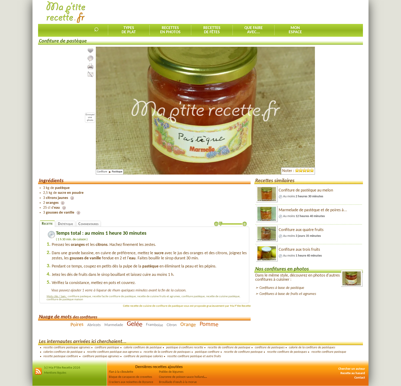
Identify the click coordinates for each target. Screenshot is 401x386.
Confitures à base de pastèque (281, 288)
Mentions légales (55, 373)
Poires (77, 325)
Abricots (93, 325)
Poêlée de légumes (171, 372)
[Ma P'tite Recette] (66, 12)
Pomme (208, 324)
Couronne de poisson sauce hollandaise (184, 377)
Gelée (134, 324)
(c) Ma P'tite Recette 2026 (62, 368)
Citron (171, 325)
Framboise (154, 325)
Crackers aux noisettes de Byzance (131, 382)
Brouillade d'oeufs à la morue (178, 382)
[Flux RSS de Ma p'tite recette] (38, 374)
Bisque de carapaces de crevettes (130, 377)
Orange (188, 325)
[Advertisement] (278, 11)
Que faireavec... (253, 30)
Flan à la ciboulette (121, 372)
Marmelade (113, 325)
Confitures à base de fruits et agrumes (287, 294)
